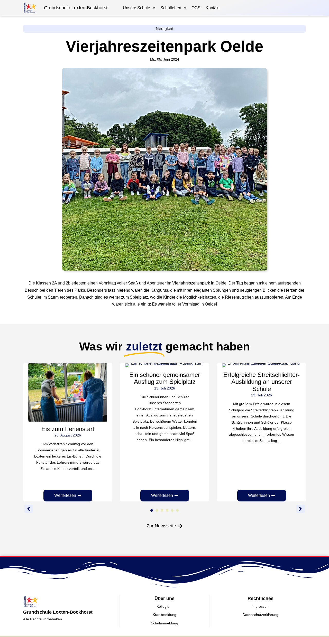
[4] (167, 510)
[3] (161, 510)
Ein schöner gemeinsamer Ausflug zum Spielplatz (164, 378)
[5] (172, 510)
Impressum (260, 606)
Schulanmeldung (164, 623)
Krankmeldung (164, 615)
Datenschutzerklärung (260, 615)
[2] (156, 510)
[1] (151, 510)
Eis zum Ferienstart (67, 428)
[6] (177, 510)
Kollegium (164, 606)
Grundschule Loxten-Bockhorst (75, 7)
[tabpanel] (67, 432)
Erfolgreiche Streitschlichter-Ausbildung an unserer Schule (261, 381)
